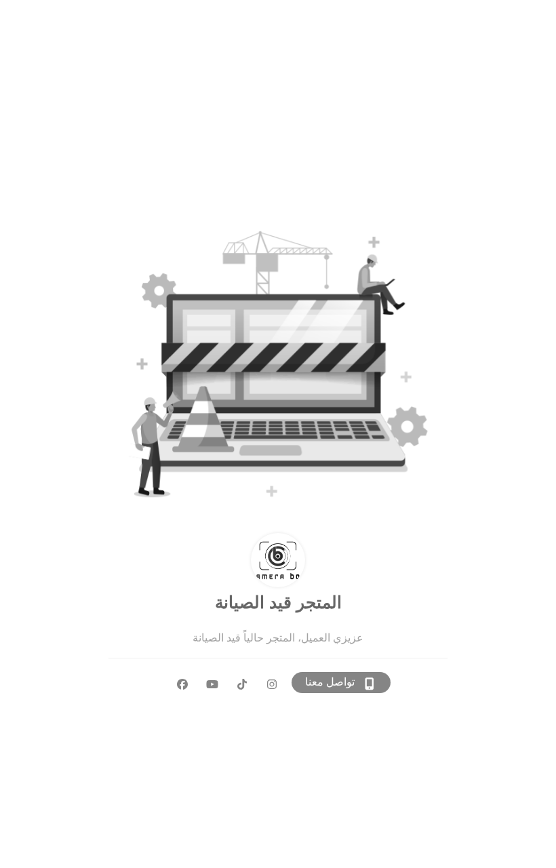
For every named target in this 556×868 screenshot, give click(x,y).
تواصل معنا (330, 682)
